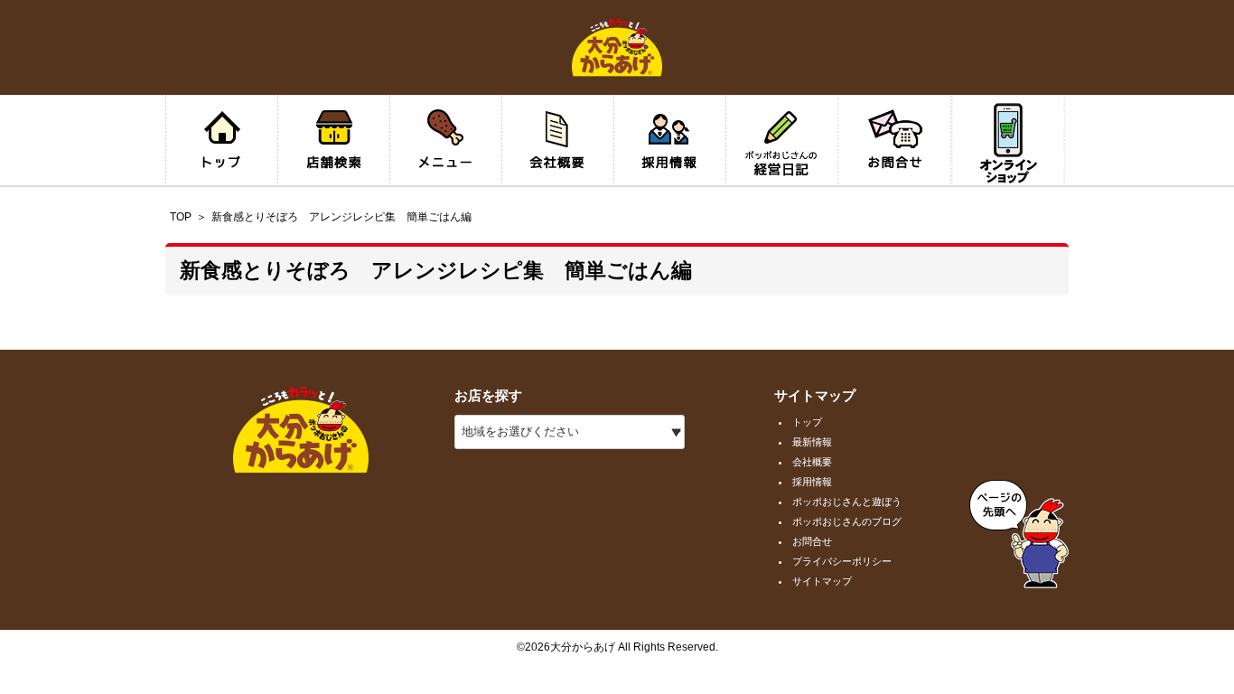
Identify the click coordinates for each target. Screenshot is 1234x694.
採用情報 (812, 481)
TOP (181, 217)
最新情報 (812, 441)
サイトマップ (822, 581)
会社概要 (812, 461)
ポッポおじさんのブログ (847, 521)
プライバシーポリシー (842, 561)
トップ (807, 422)
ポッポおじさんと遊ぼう (847, 501)
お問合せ (812, 541)
